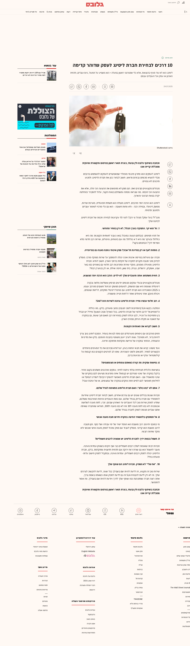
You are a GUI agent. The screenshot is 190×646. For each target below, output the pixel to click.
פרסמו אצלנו (43, 610)
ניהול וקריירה (77, 12)
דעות (68, 12)
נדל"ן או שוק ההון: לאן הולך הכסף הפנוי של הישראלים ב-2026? (31, 264)
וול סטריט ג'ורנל (31, 12)
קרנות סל (139, 578)
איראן (43, 158)
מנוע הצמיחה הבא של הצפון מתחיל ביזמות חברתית (34, 236)
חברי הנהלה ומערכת (87, 585)
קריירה (187, 601)
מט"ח (140, 560)
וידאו (188, 622)
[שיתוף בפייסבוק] (86, 86)
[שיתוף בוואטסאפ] (79, 86)
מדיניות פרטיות (42, 589)
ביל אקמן (42, 172)
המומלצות (186, 626)
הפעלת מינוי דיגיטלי (40, 547)
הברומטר (139, 592)
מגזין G (49, 12)
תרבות (41, 12)
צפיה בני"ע (139, 587)
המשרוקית (186, 592)
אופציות (140, 583)
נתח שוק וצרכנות (183, 565)
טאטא (43, 144)
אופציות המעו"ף (137, 608)
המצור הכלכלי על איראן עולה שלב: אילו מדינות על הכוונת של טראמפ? (32, 164)
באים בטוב (90, 619)
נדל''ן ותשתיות (113, 12)
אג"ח (141, 565)
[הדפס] (112, 86)
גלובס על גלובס (89, 576)
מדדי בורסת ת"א (136, 603)
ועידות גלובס (90, 610)
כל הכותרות (140, 12)
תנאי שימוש (43, 585)
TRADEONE (138, 599)
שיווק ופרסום (59, 12)
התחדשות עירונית (88, 632)
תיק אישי (139, 551)
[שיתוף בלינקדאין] (170, 186)
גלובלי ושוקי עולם (183, 556)
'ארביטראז (138, 556)
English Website (88, 551)
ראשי (160, 12)
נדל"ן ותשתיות (184, 560)
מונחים (45, 601)
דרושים (92, 590)
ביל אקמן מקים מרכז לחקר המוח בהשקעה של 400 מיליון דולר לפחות (32, 178)
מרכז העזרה (43, 576)
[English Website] (185, 11)
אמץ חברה (91, 623)
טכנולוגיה (94, 12)
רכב (188, 606)
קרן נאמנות (138, 574)
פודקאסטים (185, 613)
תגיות (46, 596)
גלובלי (86, 12)
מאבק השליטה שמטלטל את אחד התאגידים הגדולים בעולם (32, 148)
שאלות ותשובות (41, 556)
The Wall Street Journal (180, 587)
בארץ (188, 551)
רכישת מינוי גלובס (41, 551)
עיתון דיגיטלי (90, 547)
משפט (102, 12)
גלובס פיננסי (151, 12)
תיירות (187, 596)
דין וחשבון (186, 569)
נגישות (45, 606)
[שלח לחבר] (170, 193)
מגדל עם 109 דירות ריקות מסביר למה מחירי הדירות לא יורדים (32, 74)
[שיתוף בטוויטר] (71, 86)
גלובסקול (91, 614)
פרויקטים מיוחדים (88, 628)
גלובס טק (186, 574)
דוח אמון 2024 (89, 581)
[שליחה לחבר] (93, 86)
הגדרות (45, 580)
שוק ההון (186, 547)
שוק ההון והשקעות (127, 12)
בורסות (140, 569)
